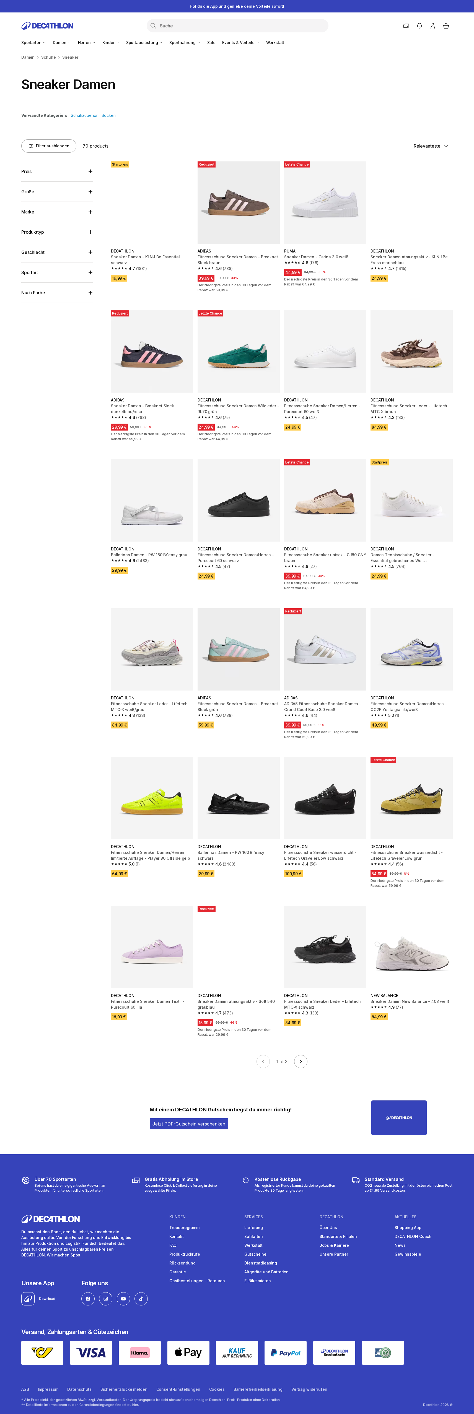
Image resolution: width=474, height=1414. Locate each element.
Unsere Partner (334, 1254)
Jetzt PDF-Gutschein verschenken (188, 1124)
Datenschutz (79, 1389)
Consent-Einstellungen (178, 1389)
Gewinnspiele (408, 1254)
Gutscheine (255, 1254)
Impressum (48, 1389)
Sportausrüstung (142, 42)
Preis (26, 171)
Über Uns (328, 1227)
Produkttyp (32, 232)
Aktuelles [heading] (405, 1217)
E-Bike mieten (257, 1280)
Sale (211, 42)
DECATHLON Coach (413, 1236)
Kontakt (176, 1236)
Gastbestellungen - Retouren (197, 1280)
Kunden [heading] (177, 1217)
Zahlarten (253, 1236)
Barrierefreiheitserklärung (258, 1389)
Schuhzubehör (84, 115)
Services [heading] (253, 1217)
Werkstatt (275, 42)
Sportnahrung (182, 42)
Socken (109, 115)
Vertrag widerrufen (309, 1389)
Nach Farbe (33, 292)
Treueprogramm (184, 1227)
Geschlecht (32, 252)
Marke (27, 212)
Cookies (217, 1389)
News (400, 1245)
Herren (85, 42)
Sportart (29, 272)
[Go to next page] (300, 1061)
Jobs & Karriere (334, 1245)
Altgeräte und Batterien (266, 1271)
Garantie (177, 1271)
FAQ (173, 1245)
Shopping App (408, 1227)
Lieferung (253, 1227)
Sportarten (31, 42)
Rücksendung (182, 1263)
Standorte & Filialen (338, 1236)
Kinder (109, 42)
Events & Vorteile (238, 42)
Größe (27, 191)
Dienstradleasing (260, 1263)
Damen (60, 42)
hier (135, 1405)
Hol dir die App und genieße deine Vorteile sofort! (237, 6)
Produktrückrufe (184, 1254)
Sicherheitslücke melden (123, 1389)
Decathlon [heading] (331, 1217)
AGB (25, 1389)
